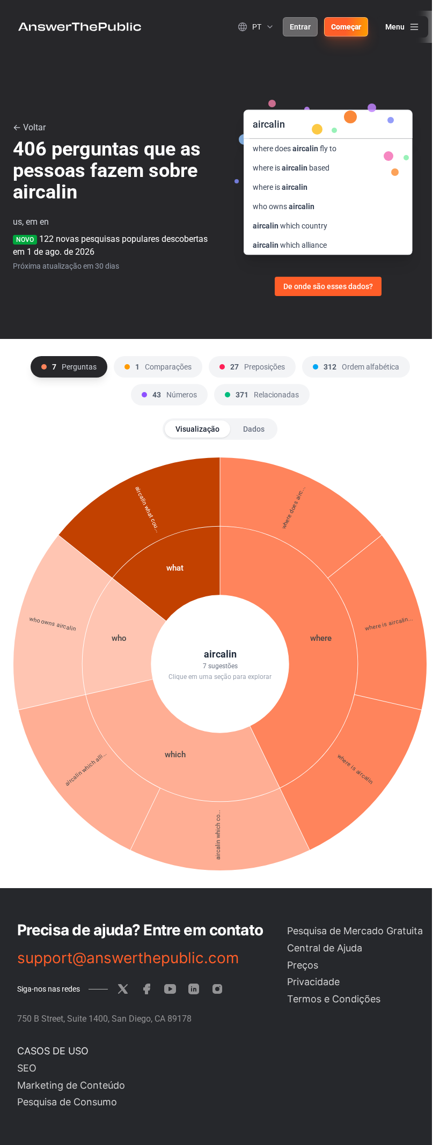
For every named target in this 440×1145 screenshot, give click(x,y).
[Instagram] (217, 989)
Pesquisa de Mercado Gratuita (355, 930)
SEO (26, 1068)
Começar (346, 27)
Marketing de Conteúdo (71, 1085)
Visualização (197, 429)
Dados (254, 429)
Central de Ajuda (324, 948)
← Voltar (29, 127)
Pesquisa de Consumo (67, 1101)
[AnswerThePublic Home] (79, 26)
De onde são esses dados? (328, 286)
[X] (122, 989)
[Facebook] (146, 989)
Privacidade (313, 981)
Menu (395, 27)
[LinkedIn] (193, 989)
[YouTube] (170, 989)
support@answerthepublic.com (128, 957)
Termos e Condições (333, 998)
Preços (302, 965)
